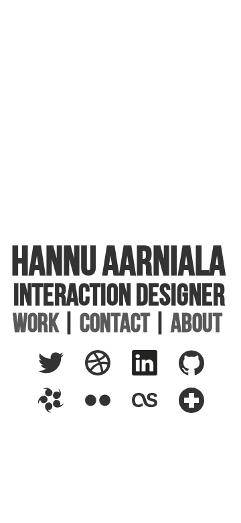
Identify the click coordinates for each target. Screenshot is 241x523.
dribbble (111, 359)
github (197, 359)
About (196, 322)
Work (36, 322)
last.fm (153, 397)
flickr (103, 397)
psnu (55, 397)
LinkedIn (156, 359)
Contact (115, 322)
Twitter (60, 359)
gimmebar (207, 397)
